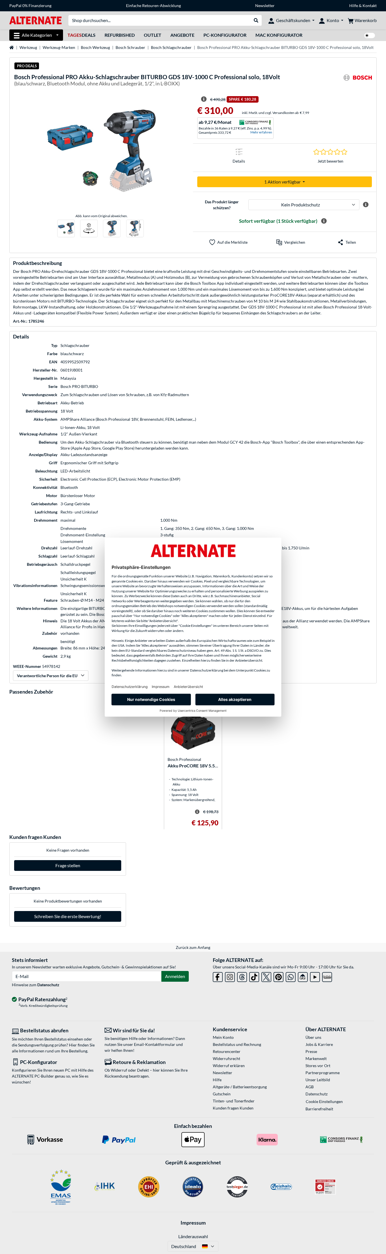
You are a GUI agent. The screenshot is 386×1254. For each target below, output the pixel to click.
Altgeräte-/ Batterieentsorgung (240, 1086)
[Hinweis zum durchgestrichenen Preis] (203, 99)
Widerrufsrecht (226, 1058)
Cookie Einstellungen (324, 1101)
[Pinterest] (278, 976)
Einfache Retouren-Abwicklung (153, 5)
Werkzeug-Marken (59, 47)
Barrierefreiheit (319, 1108)
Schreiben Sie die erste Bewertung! (67, 916)
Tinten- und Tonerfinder (234, 1100)
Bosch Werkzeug (95, 47)
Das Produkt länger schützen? (222, 204)
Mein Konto (223, 1037)
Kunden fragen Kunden (233, 1108)
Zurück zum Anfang (193, 947)
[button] (291, 242)
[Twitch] (327, 976)
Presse (311, 1051)
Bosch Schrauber (130, 47)
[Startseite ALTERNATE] (35, 20)
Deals (82, 35)
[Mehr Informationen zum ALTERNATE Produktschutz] (365, 205)
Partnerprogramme (322, 1072)
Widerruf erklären (229, 1065)
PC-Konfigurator (224, 35)
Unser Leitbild (317, 1079)
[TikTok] (254, 976)
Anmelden (175, 976)
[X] (266, 976)
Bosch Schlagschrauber (171, 47)
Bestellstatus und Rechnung (237, 1044)
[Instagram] (230, 976)
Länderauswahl (193, 1236)
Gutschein (222, 1093)
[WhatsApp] (291, 976)
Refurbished (120, 35)
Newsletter (265, 5)
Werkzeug (28, 47)
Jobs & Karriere (319, 1044)
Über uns (313, 1037)
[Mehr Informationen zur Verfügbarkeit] (323, 221)
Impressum (193, 1223)
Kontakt (370, 5)
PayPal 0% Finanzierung (30, 5)
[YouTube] (315, 976)
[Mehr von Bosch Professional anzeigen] (358, 81)
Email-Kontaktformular (154, 1044)
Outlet (152, 35)
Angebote (182, 35)
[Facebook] (218, 976)
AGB (309, 1086)
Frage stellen (67, 865)
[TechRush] (303, 976)
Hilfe (353, 5)
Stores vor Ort (317, 1065)
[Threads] (242, 976)
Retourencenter (226, 1051)
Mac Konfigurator (278, 35)
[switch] (369, 35)
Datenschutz (48, 984)
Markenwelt (316, 1058)
